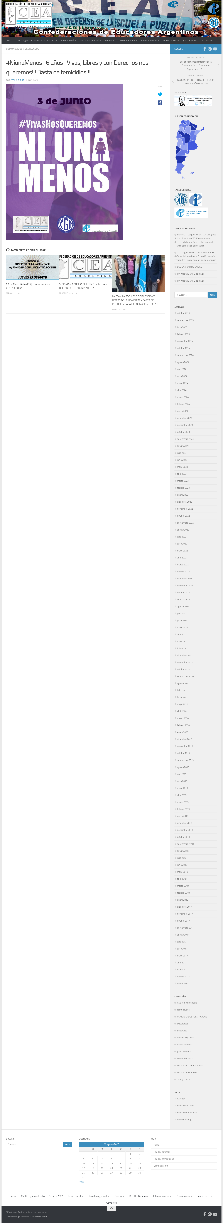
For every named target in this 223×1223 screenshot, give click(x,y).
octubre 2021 (183, 592)
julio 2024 (181, 369)
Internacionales (149, 40)
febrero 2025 (183, 334)
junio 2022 (182, 543)
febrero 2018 (183, 892)
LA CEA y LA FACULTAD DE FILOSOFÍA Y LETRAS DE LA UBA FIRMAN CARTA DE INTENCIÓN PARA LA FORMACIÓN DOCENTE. (136, 300)
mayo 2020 (182, 704)
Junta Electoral (190, 40)
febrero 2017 (183, 976)
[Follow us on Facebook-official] (205, 49)
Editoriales (182, 1030)
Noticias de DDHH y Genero (190, 1065)
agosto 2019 (183, 767)
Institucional (67, 40)
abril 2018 (181, 879)
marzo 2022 (183, 564)
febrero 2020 (183, 725)
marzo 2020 (183, 718)
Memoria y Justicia (185, 1058)
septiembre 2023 (185, 439)
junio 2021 (182, 620)
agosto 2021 (183, 606)
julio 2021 (181, 613)
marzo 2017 (183, 969)
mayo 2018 (182, 872)
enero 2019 (182, 816)
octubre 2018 (183, 837)
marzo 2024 (183, 397)
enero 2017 (182, 983)
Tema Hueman (41, 1217)
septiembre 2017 (185, 927)
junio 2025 (182, 327)
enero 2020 (182, 732)
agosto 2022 (183, 529)
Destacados (32, 48)
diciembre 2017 (184, 906)
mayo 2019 (182, 788)
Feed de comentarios (187, 1112)
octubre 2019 (183, 753)
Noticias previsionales (187, 1072)
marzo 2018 (183, 886)
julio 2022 (181, 536)
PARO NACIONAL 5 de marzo (190, 273)
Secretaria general (89, 40)
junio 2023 (182, 460)
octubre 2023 (183, 432)
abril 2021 (181, 634)
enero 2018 (182, 899)
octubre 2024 (183, 348)
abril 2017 (181, 962)
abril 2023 (181, 474)
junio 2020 (182, 697)
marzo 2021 (183, 641)
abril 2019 (181, 795)
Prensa (108, 40)
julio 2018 (181, 858)
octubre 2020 (183, 669)
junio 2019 (182, 781)
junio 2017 (182, 948)
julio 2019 (181, 774)
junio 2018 (182, 865)
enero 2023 (182, 494)
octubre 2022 (183, 515)
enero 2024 (182, 411)
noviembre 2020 (185, 662)
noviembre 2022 (185, 508)
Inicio (8, 40)
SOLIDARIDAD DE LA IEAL (189, 266)
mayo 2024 (182, 383)
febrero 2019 (183, 809)
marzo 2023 (183, 481)
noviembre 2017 (185, 913)
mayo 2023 (182, 467)
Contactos (207, 40)
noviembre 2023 (185, 425)
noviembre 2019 (185, 746)
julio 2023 (181, 453)
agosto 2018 (183, 851)
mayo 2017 (182, 955)
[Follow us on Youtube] (215, 49)
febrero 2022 (183, 571)
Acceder (181, 1098)
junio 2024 (182, 376)
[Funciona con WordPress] (19, 1217)
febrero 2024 (183, 404)
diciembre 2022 (184, 501)
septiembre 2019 (185, 760)
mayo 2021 (182, 627)
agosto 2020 (183, 683)
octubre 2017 (183, 920)
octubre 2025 (183, 313)
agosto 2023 (183, 446)
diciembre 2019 (184, 739)
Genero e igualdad (185, 1037)
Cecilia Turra (17, 80)
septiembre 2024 (185, 355)
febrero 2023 (183, 487)
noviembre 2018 (185, 830)
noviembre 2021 (185, 585)
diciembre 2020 (184, 655)
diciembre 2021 (184, 578)
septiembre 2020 (185, 676)
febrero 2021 (183, 648)
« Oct (81, 1181)
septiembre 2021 (185, 599)
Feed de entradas (185, 1105)
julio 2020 (181, 690)
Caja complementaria (187, 1002)
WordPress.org (184, 1119)
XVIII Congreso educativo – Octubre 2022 (36, 40)
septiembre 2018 (185, 844)
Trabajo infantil (184, 1079)
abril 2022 (181, 557)
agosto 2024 (183, 362)
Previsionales (170, 40)
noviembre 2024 (185, 341)
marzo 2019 (183, 802)
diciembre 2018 (184, 823)
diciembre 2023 (184, 418)
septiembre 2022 (185, 522)
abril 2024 (181, 390)
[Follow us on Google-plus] (210, 49)
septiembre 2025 (185, 320)
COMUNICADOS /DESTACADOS (192, 1016)
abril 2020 (181, 711)
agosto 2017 (183, 934)
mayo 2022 (182, 550)
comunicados (14, 48)
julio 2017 (181, 941)
